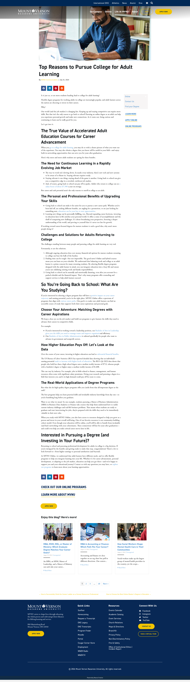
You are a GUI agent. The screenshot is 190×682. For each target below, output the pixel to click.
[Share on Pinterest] (55, 88)
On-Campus (96, 11)
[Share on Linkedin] (49, 88)
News (124, 3)
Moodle (81, 634)
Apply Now (164, 12)
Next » (105, 583)
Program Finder (84, 630)
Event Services (115, 618)
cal (147, 3)
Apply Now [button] (36, 634)
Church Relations (116, 622)
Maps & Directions (116, 626)
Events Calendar (115, 610)
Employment (83, 647)
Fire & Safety (114, 643)
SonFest (81, 610)
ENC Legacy (83, 622)
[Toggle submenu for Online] (145, 96)
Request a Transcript (86, 618)
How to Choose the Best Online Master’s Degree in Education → (128, 594)
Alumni (133, 3)
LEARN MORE (130, 113)
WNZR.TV (81, 655)
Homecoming (83, 614)
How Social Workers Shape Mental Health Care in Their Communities (130, 547)
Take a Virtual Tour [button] (148, 634)
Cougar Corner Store (86, 643)
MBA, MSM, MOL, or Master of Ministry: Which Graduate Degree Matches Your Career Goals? (57, 548)
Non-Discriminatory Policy (119, 639)
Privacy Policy (114, 634)
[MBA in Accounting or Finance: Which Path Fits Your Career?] (95, 532)
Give (140, 3)
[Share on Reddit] (61, 88)
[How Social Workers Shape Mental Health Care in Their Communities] (132, 532)
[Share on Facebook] (43, 88)
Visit (147, 12)
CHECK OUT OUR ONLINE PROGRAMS (63, 487)
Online (108, 11)
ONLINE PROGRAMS (133, 126)
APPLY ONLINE (131, 120)
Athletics (115, 3)
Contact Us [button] (146, 626)
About (135, 11)
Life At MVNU (122, 11)
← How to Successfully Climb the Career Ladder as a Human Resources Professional (68, 594)
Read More (48, 571)
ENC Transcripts (84, 626)
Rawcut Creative (98, 678)
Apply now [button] (49, 506)
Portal (80, 639)
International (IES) (101, 3)
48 (99, 583)
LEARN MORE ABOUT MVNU (58, 494)
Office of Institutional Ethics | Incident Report (120, 648)
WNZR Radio (83, 651)
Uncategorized (56, 555)
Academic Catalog (116, 614)
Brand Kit (113, 630)
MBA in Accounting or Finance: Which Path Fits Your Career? (94, 545)
